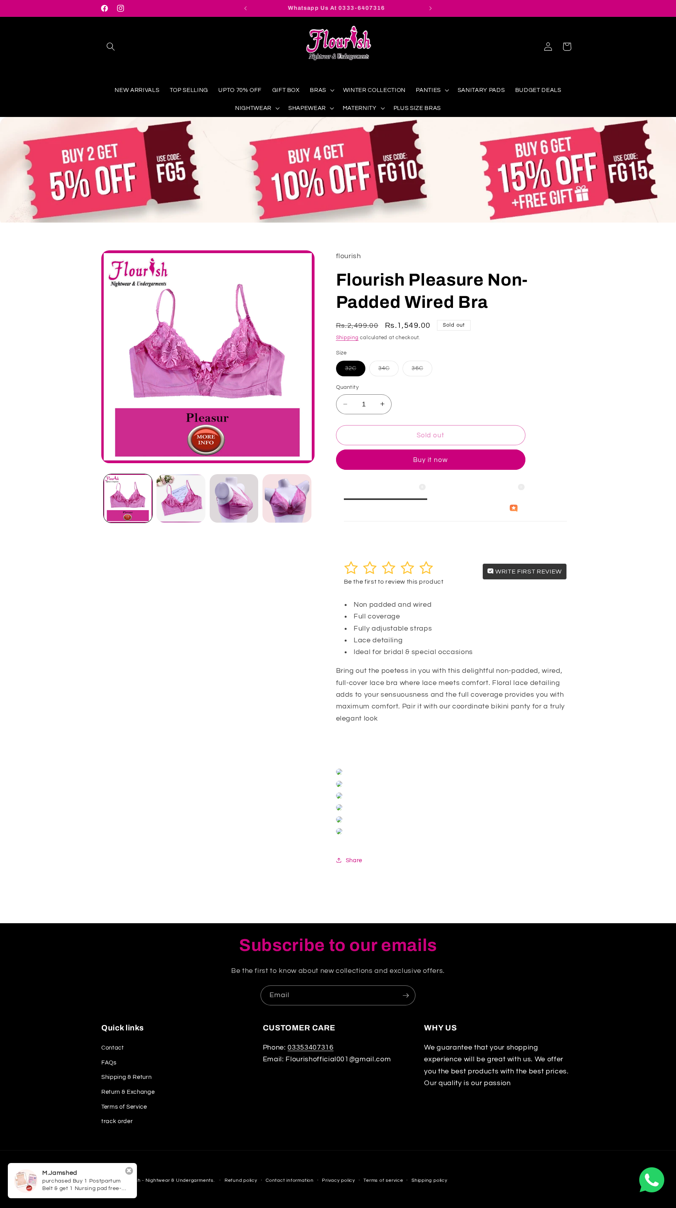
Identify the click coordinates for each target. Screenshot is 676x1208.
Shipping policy (430, 1180)
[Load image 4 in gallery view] (286, 498)
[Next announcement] (430, 8)
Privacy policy (338, 1180)
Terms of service (383, 1180)
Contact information (290, 1180)
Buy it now (430, 459)
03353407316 (310, 1047)
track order (117, 1121)
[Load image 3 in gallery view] (234, 498)
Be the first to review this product (394, 581)
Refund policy (241, 1180)
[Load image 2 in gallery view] (180, 498)
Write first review (528, 571)
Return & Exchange (128, 1091)
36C (422, 370)
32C (355, 370)
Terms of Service (124, 1106)
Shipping (347, 337)
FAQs (109, 1062)
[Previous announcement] (245, 8)
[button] (110, 46)
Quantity (347, 387)
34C (388, 370)
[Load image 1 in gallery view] (128, 498)
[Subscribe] (405, 995)
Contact (112, 1047)
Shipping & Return (126, 1077)
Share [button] (354, 860)
